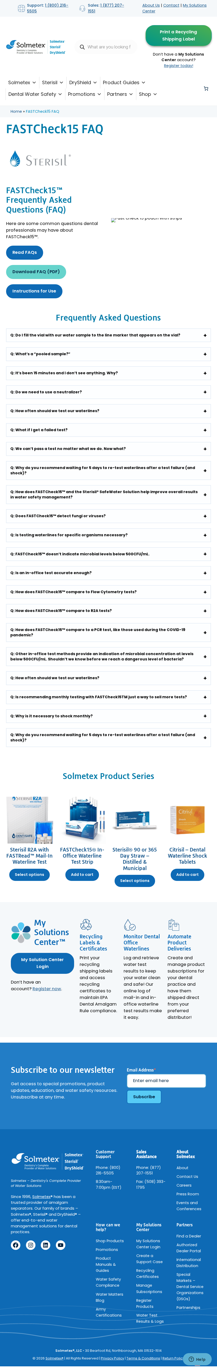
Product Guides (121, 82)
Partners (117, 94)
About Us (151, 5)
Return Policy (173, 1358)
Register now (47, 989)
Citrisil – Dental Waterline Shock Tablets (187, 856)
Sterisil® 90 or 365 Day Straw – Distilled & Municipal (134, 859)
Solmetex (19, 82)
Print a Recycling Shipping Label (178, 35)
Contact (171, 5)
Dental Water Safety (32, 94)
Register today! (178, 65)
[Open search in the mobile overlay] (106, 47)
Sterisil (49, 82)
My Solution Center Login (42, 963)
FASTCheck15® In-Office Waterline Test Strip (82, 856)
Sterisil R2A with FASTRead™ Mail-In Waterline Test (29, 856)
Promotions (81, 94)
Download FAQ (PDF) (36, 272)
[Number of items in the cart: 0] (206, 88)
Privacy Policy (112, 1358)
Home (16, 111)
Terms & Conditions (143, 1358)
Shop (145, 94)
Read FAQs (24, 252)
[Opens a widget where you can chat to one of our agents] (197, 1359)
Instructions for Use (34, 291)
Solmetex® (55, 1358)
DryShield (80, 82)
